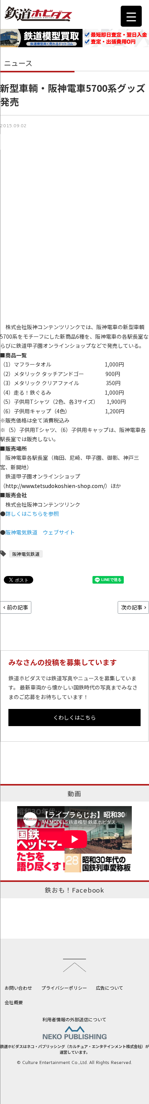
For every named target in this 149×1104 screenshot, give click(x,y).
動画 (74, 793)
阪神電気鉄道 (26, 553)
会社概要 (14, 1002)
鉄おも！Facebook (74, 889)
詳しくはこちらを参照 (32, 513)
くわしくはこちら (74, 717)
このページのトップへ (74, 965)
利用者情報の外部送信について (74, 1019)
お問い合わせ (18, 987)
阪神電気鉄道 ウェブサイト (40, 532)
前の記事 (17, 607)
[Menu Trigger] (131, 16)
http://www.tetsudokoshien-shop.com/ (55, 486)
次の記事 (132, 607)
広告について (109, 987)
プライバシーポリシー (64, 987)
